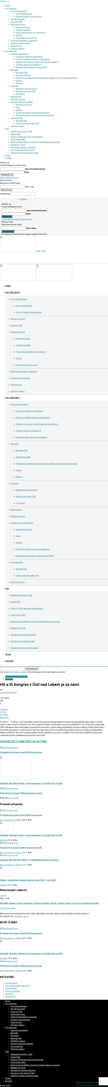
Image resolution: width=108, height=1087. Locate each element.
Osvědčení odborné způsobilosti (29, 57)
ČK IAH (8, 155)
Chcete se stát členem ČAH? (23, 150)
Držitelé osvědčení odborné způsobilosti (33, 59)
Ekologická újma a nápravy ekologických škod (35, 115)
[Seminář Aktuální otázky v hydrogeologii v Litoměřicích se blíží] (15, 779)
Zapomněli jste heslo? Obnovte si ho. (17, 219)
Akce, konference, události (16, 672)
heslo (26, 172)
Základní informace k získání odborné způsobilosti (37, 62)
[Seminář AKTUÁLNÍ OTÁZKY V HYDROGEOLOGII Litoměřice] (9, 855)
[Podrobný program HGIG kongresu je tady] (9, 788)
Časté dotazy (16, 46)
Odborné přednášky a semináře (24, 40)
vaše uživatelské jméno (35, 169)
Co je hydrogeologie (19, 11)
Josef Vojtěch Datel (8, 692)
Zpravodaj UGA (17, 118)
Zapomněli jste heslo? (9, 178)
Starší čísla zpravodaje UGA (27, 123)
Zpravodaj (10, 996)
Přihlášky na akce (18, 99)
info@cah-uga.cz (21, 916)
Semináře (15, 86)
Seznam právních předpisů (22, 102)
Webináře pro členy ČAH (26, 91)
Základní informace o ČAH (21, 131)
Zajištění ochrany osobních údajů (24, 153)
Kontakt (8, 158)
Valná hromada (12, 991)
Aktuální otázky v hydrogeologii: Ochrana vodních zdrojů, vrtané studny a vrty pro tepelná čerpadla (49, 903)
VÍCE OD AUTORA (36, 741)
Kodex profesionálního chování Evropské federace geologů (35, 142)
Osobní (9, 994)
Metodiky (14, 70)
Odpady (19, 110)
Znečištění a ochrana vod (26, 38)
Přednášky (20, 94)
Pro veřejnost (11, 9)
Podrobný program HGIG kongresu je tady (21, 793)
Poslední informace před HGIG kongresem (21, 752)
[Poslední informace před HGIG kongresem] (9, 748)
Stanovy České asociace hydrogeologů (27, 137)
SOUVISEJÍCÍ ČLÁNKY (13, 741)
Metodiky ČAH (22, 73)
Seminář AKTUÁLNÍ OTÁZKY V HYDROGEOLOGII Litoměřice (29, 860)
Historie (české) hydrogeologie (28, 16)
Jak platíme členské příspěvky (23, 147)
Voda (18, 107)
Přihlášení (23, 199)
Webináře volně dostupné (26, 89)
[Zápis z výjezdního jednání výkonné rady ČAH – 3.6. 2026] (6, 875)
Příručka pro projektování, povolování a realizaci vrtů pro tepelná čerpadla (46, 78)
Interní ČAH (11, 988)
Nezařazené (11, 983)
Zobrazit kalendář (7, 908)
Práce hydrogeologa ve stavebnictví (31, 32)
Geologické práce (18, 24)
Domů (2, 672)
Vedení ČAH (15, 134)
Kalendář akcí (16, 97)
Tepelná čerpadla (23, 30)
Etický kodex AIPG (18, 139)
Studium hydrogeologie (20, 43)
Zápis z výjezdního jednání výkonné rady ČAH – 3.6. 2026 (28, 880)
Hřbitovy (19, 83)
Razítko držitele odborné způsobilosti (31, 67)
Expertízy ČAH (16, 22)
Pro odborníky (11, 51)
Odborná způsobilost (19, 54)
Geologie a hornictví (24, 105)
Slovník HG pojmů (18, 19)
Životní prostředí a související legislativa (32, 113)
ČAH (7, 129)
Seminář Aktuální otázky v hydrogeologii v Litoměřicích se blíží (31, 783)
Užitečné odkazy (18, 49)
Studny (19, 35)
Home (7, 6)
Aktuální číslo (21, 121)
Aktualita (9, 679)
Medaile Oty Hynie (18, 145)
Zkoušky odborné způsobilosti (28, 65)
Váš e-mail (29, 187)
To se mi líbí (14, 798)
